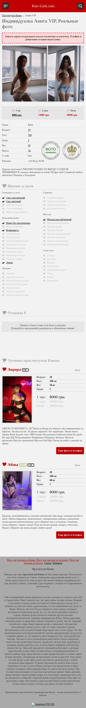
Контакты (57, 563)
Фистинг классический (17, 295)
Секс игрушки (13, 233)
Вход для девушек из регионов (52, 560)
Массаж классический (58, 223)
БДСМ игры (53, 266)
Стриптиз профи (55, 197)
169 (30, 135)
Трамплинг (52, 280)
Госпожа (51, 259)
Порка (50, 273)
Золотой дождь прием (17, 284)
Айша (13, 464)
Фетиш (50, 277)
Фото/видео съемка (15, 255)
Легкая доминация (56, 269)
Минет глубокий (14, 226)
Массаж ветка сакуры (58, 244)
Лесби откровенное (56, 205)
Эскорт (9, 262)
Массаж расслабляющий (59, 219)
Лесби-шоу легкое (56, 208)
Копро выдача (13, 287)
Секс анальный (13, 201)
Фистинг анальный (15, 291)
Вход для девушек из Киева (21, 560)
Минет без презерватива (18, 223)
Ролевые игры (13, 237)
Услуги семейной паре (17, 241)
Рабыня (51, 262)
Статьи (47, 563)
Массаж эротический (57, 241)
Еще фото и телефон (70, 450)
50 (29, 145)
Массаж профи (54, 226)
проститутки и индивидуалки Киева (37, 692)
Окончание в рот (14, 251)
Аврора (14, 369)
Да (29, 150)
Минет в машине (14, 259)
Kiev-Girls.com (43, 6)
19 (29, 130)
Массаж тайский (55, 230)
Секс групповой (14, 205)
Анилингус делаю (15, 277)
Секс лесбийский (14, 208)
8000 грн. (17, 115)
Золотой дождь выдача (17, 280)
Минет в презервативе (17, 212)
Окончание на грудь (16, 244)
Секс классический (15, 197)
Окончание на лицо (15, 248)
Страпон (10, 273)
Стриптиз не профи (56, 201)
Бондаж (51, 255)
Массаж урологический (58, 233)
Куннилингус (12, 230)
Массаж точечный (56, 237)
